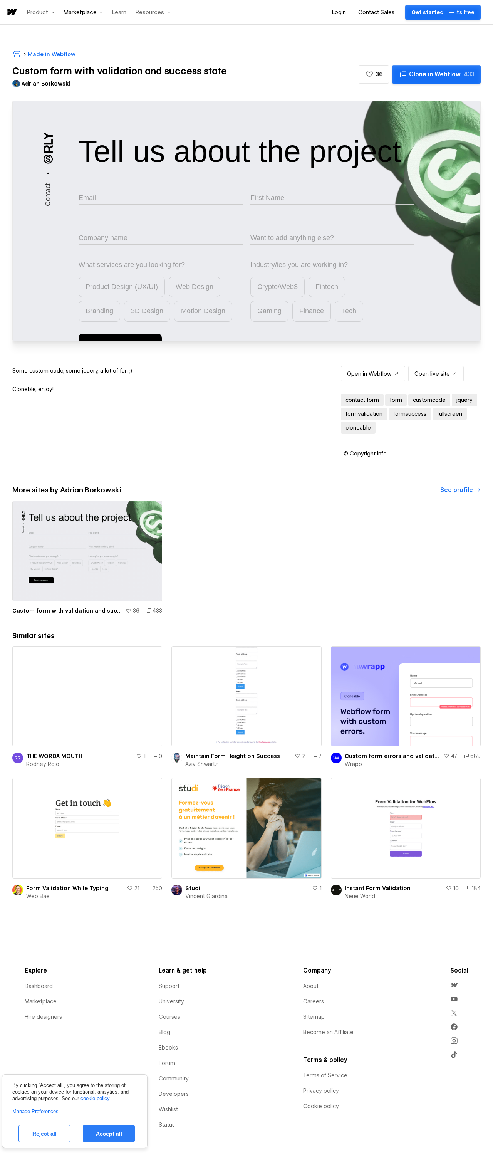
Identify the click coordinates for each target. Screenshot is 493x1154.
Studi (192, 888)
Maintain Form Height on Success (232, 756)
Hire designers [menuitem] (43, 1017)
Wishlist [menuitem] (168, 1109)
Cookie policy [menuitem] (321, 1106)
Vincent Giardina (206, 896)
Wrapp (353, 764)
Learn (119, 12)
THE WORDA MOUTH (54, 756)
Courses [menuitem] (169, 1017)
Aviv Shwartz (201, 764)
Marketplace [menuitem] (41, 1001)
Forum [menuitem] (167, 1063)
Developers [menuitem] (174, 1094)
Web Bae (38, 896)
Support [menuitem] (169, 986)
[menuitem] (454, 985)
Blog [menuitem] (164, 1032)
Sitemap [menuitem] (314, 1017)
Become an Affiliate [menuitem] (328, 1032)
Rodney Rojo (42, 764)
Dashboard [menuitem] (39, 986)
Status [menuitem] (167, 1125)
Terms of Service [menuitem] (325, 1075)
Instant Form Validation (378, 888)
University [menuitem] (171, 1001)
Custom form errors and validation (392, 756)
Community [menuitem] (174, 1078)
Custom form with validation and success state (67, 611)
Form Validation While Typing (67, 888)
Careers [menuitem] (313, 1001)
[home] (11, 12)
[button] (40, 12)
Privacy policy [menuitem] (321, 1091)
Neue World (360, 896)
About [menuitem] (311, 986)
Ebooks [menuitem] (168, 1048)
